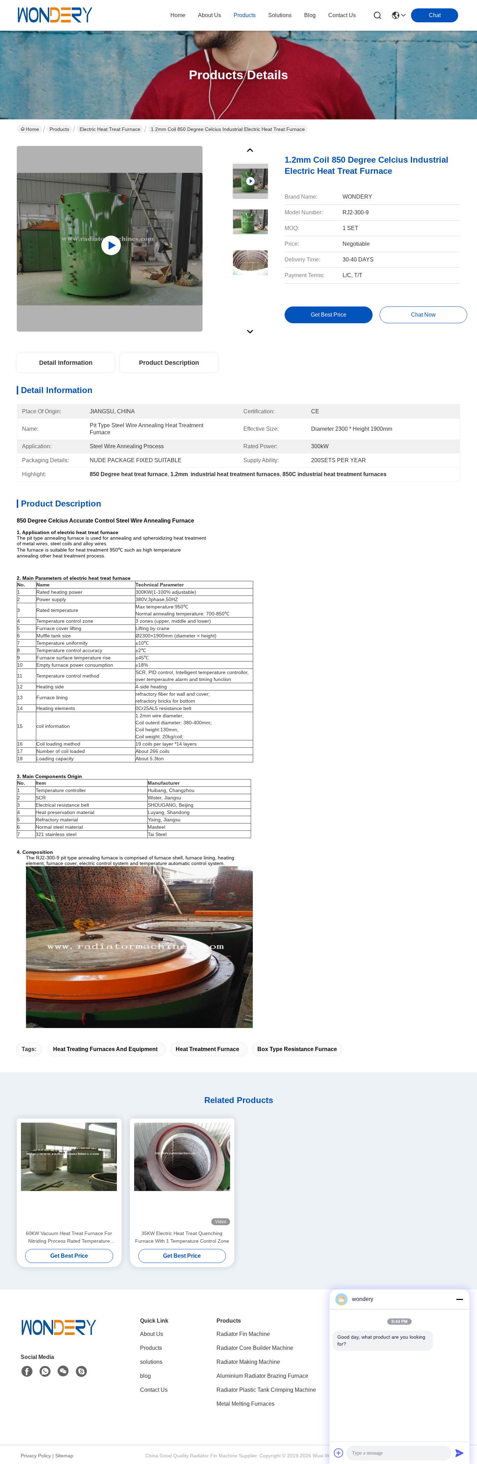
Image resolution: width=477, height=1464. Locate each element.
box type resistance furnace (297, 1049)
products (245, 15)
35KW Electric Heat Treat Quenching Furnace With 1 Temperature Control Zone (182, 1237)
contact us (342, 15)
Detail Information (66, 362)
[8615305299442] (45, 1371)
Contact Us (154, 1390)
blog (310, 15)
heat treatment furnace (207, 1049)
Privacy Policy (36, 1455)
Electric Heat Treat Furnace (110, 129)
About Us (151, 1334)
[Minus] (459, 1299)
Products (59, 129)
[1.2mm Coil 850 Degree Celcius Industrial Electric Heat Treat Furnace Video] (110, 239)
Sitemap (64, 1455)
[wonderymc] (81, 1371)
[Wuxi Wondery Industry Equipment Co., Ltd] (55, 15)
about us (209, 15)
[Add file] (339, 1453)
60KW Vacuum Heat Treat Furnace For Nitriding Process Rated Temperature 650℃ (69, 1237)
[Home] (59, 1336)
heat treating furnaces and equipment (105, 1049)
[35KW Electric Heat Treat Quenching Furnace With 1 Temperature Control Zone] (182, 1174)
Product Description (169, 362)
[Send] (459, 1453)
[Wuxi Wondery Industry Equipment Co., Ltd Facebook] (27, 1371)
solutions (280, 15)
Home (177, 15)
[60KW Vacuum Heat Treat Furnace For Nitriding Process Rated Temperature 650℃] (69, 1174)
